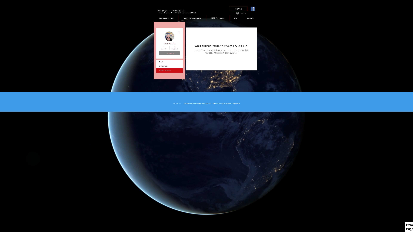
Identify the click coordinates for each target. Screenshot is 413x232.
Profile (161, 62)
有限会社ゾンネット (178, 103)
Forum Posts (163, 66)
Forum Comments (165, 70)
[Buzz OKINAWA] (253, 9)
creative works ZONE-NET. (204, 103)
